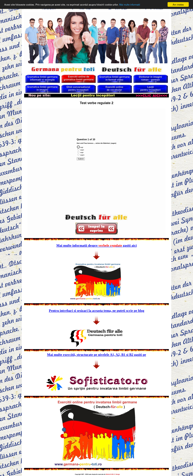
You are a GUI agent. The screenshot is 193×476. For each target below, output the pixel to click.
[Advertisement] (96, 115)
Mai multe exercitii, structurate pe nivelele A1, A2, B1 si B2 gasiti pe (96, 354)
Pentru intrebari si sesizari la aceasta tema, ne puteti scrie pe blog (96, 310)
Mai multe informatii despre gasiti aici (96, 245)
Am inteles (178, 4)
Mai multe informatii (129, 4)
